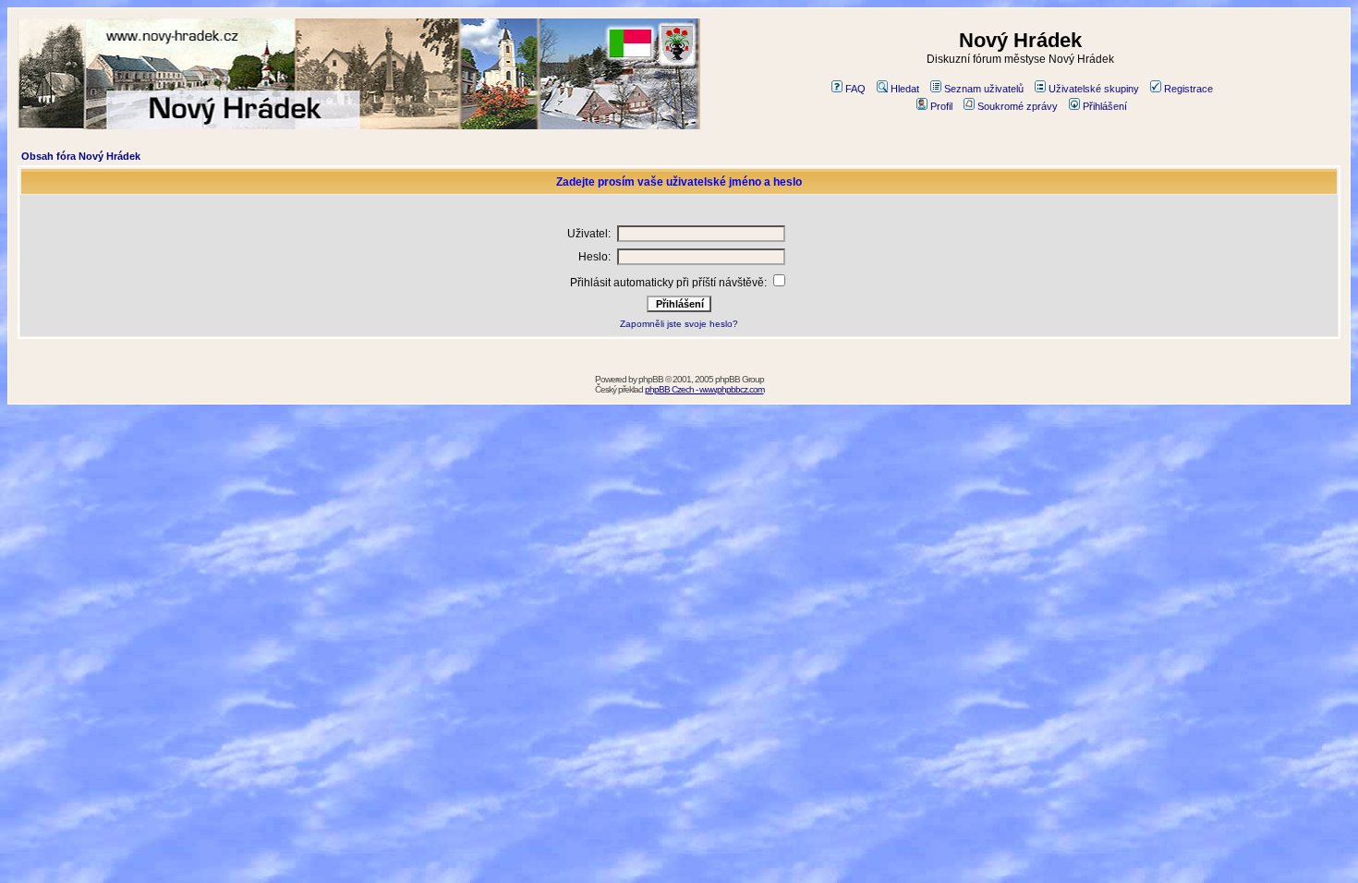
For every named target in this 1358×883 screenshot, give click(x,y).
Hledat (905, 88)
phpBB (650, 379)
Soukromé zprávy (1017, 106)
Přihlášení (1105, 106)
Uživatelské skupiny (1094, 88)
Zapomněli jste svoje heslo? (679, 324)
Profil (941, 106)
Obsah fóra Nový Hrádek (80, 156)
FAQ (855, 88)
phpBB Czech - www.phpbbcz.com (704, 389)
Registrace (1188, 88)
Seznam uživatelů (984, 88)
